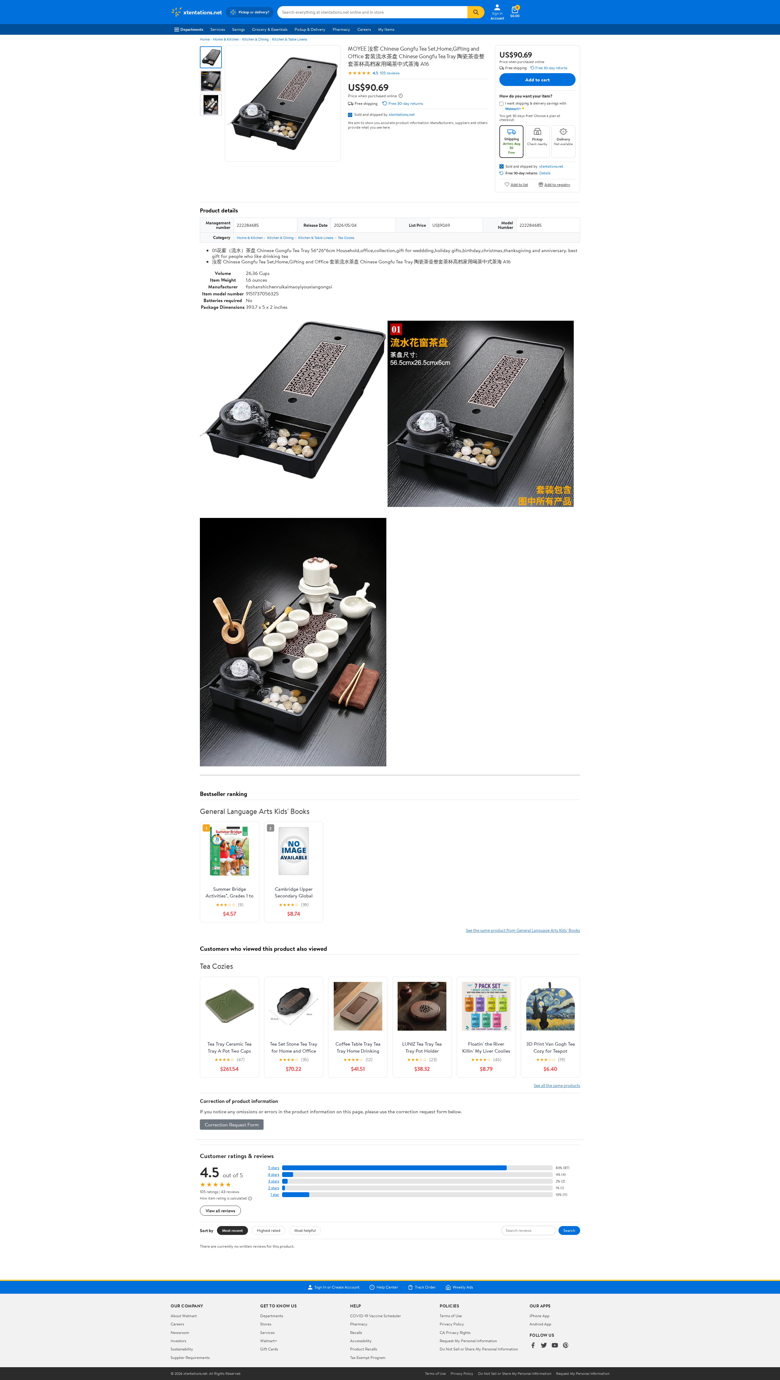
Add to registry (557, 184)
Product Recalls (363, 1349)
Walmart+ (268, 1340)
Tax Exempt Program (367, 1357)
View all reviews (220, 1211)
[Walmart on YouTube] (554, 1346)
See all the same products (557, 1085)
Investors (178, 1340)
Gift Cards (269, 1349)
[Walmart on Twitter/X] (544, 1346)
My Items (386, 29)
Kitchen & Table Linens (289, 39)
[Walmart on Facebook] (533, 1346)
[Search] (475, 12)
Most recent (232, 1230)
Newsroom (180, 1332)
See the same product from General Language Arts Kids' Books (523, 930)
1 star (275, 1194)
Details (545, 173)
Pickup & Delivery (310, 29)
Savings (238, 29)
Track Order (425, 1287)
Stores (265, 1324)
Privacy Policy (452, 1324)
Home (205, 39)
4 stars (273, 1174)
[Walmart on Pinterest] (565, 1346)
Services (218, 29)
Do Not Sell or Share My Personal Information (479, 1349)
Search (569, 1230)
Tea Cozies (346, 237)
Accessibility (361, 1340)
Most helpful (305, 1230)
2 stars (273, 1188)
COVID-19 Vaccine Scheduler (375, 1315)
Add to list (519, 184)
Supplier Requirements (190, 1357)
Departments (191, 29)
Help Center (387, 1287)
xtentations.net (402, 114)
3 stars (273, 1181)
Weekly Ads (463, 1287)
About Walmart (184, 1315)
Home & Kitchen (226, 39)
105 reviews (389, 73)
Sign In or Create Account (337, 1287)
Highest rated (268, 1230)
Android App (540, 1324)
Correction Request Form (232, 1124)
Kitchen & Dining (255, 39)
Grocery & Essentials (269, 29)
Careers (364, 29)
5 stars (273, 1167)
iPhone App (539, 1315)
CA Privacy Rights (455, 1332)
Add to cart (537, 79)
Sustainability (182, 1349)
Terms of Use (451, 1315)
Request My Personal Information (468, 1340)
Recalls (356, 1332)
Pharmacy (341, 29)
